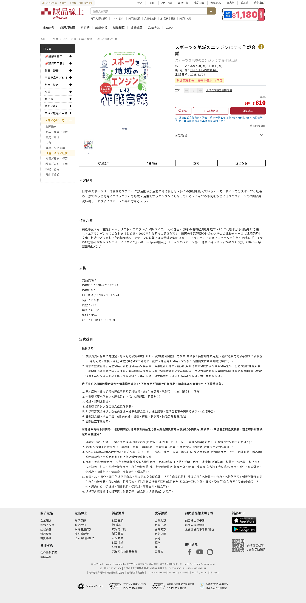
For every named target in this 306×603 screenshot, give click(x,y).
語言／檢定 (52, 84)
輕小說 (49, 99)
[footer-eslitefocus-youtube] (200, 551)
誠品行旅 (117, 542)
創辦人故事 (47, 525)
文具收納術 (150, 18)
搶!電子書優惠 (168, 18)
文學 (47, 92)
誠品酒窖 (117, 547)
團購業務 (46, 557)
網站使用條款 (83, 529)
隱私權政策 (82, 533)
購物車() (260, 2)
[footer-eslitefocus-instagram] (210, 551)
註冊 (152, 2)
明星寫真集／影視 (56, 77)
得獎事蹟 (46, 538)
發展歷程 (46, 533)
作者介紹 (151, 163)
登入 (140, 2)
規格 (196, 163)
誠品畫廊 (136, 27)
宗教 (48, 142)
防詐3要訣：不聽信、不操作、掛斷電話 (69, 2)
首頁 (43, 39)
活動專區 (154, 27)
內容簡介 (103, 163)
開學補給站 (185, 18)
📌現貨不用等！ (55, 63)
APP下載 (167, 2)
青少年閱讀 (53, 174)
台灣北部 (160, 520)
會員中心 (183, 2)
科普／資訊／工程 (57, 164)
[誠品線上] (62, 13)
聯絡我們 (80, 525)
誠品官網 (117, 520)
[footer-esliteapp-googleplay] (244, 529)
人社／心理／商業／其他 (77, 39)
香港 (158, 538)
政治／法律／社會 (107, 39)
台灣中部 (160, 525)
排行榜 (85, 27)
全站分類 (49, 27)
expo (169, 27)
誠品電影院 (119, 529)
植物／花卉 (53, 169)
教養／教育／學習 (57, 158)
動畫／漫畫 (52, 70)
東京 (158, 547)
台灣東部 (160, 533)
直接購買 (248, 111)
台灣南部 (160, 529)
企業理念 (46, 520)
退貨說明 (241, 163)
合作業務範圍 (48, 552)
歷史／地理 (53, 137)
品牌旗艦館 (67, 27)
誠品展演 (117, 538)
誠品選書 (101, 27)
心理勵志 (51, 126)
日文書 (54, 39)
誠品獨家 (119, 27)
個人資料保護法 (84, 538)
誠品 (118, 524)
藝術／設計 (52, 106)
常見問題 (80, 520)
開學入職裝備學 (99, 18)
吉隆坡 (159, 551)
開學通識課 (134, 18)
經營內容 (46, 529)
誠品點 (244, 2)
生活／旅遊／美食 (56, 113)
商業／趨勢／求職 (57, 132)
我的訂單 (199, 2)
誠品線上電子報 (195, 520)
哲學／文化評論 (55, 148)
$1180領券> (118, 18)
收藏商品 (215, 2)
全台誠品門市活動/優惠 (199, 529)
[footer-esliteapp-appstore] (244, 520)
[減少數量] (186, 90)
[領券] (244, 14)
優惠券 (230, 2)
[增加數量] (200, 90)
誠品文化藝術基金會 (124, 551)
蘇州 (158, 542)
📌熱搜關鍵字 (53, 56)
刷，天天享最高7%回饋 (200, 80)
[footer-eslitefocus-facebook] (189, 551)
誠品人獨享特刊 (195, 525)
